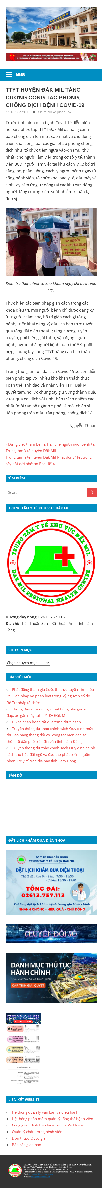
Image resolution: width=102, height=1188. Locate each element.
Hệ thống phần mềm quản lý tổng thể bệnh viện (52, 1118)
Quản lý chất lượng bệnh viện (37, 1131)
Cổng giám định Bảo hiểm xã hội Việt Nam (47, 1125)
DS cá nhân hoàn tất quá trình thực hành (46, 721)
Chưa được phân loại (55, 112)
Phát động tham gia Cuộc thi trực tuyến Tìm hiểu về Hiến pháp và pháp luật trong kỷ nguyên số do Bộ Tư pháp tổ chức (50, 696)
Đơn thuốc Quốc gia (28, 1138)
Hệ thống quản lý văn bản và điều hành (45, 1112)
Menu (20, 74)
